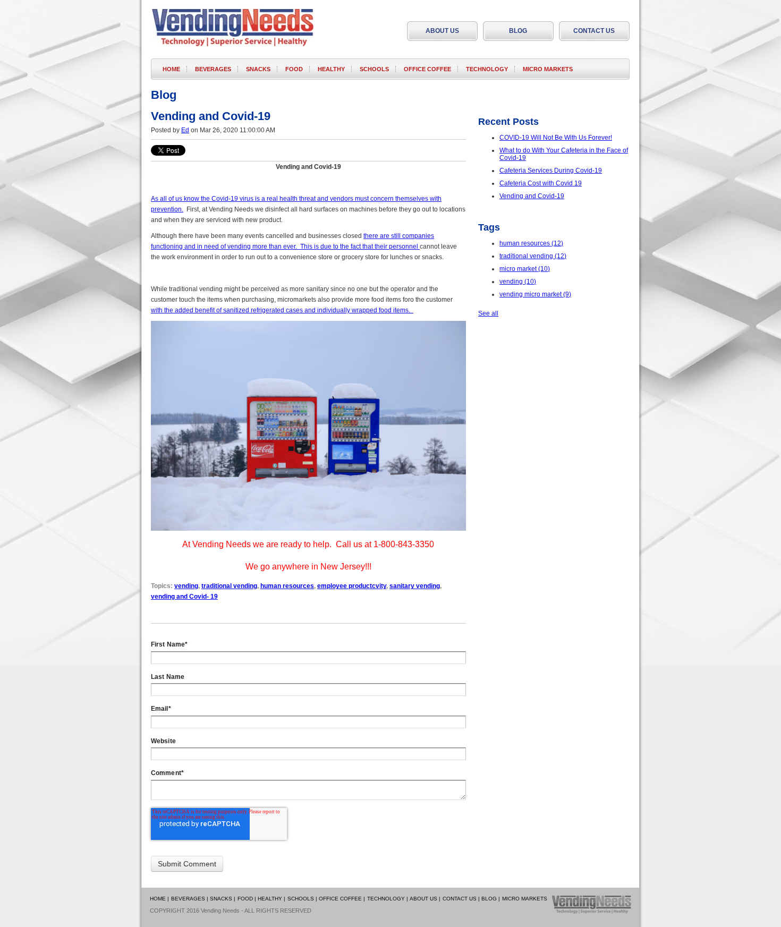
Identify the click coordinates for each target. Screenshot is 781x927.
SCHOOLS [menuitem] (374, 69)
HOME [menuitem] (171, 69)
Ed (185, 130)
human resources (287, 586)
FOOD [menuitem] (294, 69)
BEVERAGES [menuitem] (213, 69)
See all (488, 313)
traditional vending (229, 586)
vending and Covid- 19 (184, 596)
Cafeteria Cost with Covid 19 (540, 183)
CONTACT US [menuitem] (594, 31)
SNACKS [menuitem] (258, 69)
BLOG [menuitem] (518, 31)
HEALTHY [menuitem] (331, 69)
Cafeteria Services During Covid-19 (550, 170)
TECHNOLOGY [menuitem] (487, 69)
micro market (524, 269)
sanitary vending (414, 586)
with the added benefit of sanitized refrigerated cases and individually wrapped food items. (282, 310)
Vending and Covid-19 (531, 196)
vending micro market (535, 294)
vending (186, 586)
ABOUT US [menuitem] (442, 31)
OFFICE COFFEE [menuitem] (427, 69)
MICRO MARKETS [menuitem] (548, 69)
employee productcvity (351, 586)
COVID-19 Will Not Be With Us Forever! (555, 137)
